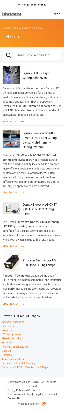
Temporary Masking (13, 359)
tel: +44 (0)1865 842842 (32, 4)
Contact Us (14, 398)
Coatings (7, 355)
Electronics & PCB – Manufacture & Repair (25, 367)
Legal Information (45, 394)
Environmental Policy (19, 394)
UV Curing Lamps (11, 334)
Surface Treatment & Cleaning (18, 363)
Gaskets (6, 350)
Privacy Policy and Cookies (23, 390)
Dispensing (8, 326)
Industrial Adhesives (13, 322)
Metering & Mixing (12, 338)
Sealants (6, 342)
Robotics (7, 330)
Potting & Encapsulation (15, 346)
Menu (58, 14)
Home (6, 28)
